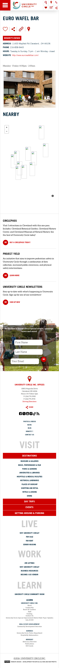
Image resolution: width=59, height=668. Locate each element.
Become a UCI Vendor (29, 574)
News (29, 425)
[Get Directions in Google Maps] (28, 29)
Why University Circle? (29, 533)
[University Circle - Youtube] (27, 414)
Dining (29, 496)
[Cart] (51, 7)
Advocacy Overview (29, 642)
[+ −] (29, 161)
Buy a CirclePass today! (17, 242)
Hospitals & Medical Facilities (29, 476)
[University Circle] (29, 5)
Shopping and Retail (29, 488)
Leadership (30, 607)
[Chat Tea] (13, 161)
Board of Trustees (29, 609)
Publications (29, 644)
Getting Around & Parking (29, 513)
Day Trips (29, 501)
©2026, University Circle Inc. (30, 658)
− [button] (7, 131)
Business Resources (29, 570)
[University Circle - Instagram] (31, 414)
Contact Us (29, 435)
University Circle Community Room (29, 594)
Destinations (29, 455)
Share (31, 407)
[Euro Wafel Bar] (34, 158)
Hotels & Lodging (29, 492)
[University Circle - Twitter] (24, 414)
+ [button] (7, 127)
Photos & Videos (29, 421)
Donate (29, 431)
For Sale (29, 536)
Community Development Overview (29, 626)
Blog (29, 428)
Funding (29, 614)
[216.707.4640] (56, 2)
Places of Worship (30, 484)
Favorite (5, 29)
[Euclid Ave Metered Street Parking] (41, 132)
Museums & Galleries (30, 461)
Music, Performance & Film (29, 465)
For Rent (29, 540)
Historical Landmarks (29, 480)
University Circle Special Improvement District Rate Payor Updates (29, 618)
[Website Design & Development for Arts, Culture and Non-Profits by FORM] (29, 661)
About (30, 605)
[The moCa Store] (45, 150)
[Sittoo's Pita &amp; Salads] (16, 157)
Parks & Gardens (29, 469)
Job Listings (29, 563)
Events (29, 507)
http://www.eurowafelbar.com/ (25, 55)
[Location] (51, 2)
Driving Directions (29, 401)
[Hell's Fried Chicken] (18, 173)
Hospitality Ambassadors (29, 635)
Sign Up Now (12, 302)
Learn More (12, 275)
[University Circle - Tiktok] (34, 414)
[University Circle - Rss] (37, 414)
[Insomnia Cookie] (24, 172)
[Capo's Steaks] (32, 169)
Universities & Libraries (29, 472)
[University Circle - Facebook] (20, 414)
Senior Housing (29, 544)
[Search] (45, 2)
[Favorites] (45, 7)
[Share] (56, 7)
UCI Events (29, 646)
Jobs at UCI (29, 620)
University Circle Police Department (29, 633)
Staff (29, 612)
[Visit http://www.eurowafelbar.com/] (21, 29)
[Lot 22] (28, 154)
